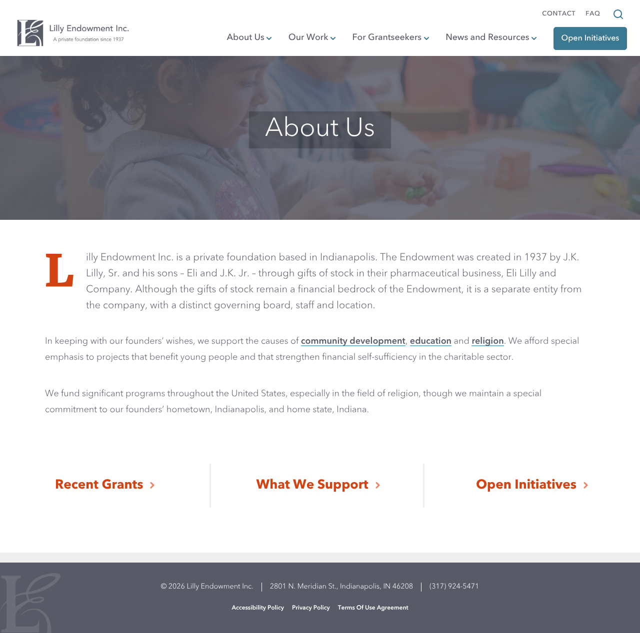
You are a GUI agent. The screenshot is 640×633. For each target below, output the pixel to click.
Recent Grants (99, 485)
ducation (433, 341)
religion (488, 341)
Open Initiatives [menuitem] (591, 38)
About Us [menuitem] (245, 38)
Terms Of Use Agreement (373, 608)
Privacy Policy (311, 608)
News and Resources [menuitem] (487, 38)
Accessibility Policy (258, 608)
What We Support (312, 485)
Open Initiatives (526, 485)
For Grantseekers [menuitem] (387, 38)
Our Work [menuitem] (308, 38)
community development (353, 341)
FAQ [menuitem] (593, 14)
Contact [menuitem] (559, 14)
